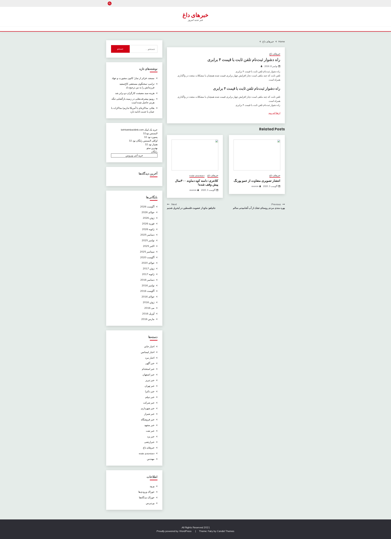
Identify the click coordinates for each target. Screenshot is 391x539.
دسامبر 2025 (147, 234)
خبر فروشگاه (147, 419)
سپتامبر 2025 (147, 251)
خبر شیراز (149, 413)
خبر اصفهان (148, 374)
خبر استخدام (148, 368)
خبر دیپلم (149, 397)
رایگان (154, 151)
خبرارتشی (149, 441)
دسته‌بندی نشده (197, 175)
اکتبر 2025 (148, 245)
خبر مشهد (149, 425)
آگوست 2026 (147, 206)
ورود (152, 486)
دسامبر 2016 (147, 279)
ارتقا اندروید (274, 112)
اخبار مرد (149, 357)
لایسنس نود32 (150, 133)
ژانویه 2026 (148, 229)
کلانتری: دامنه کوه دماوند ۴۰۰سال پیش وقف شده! (196, 183)
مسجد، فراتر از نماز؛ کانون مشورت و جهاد (133, 78)
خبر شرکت (148, 402)
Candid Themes (225, 531)
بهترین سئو (152, 148)
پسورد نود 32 (150, 136)
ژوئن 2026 (148, 217)
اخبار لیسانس (147, 352)
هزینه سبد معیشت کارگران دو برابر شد (134, 93)
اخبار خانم (149, 346)
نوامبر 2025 (148, 240)
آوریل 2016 (148, 313)
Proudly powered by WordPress (174, 531)
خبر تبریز (149, 380)
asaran (255, 186)
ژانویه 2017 (148, 274)
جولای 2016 (148, 296)
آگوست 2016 (147, 290)
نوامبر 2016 (148, 285)
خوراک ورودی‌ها (146, 491)
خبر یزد (150, 436)
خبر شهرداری (147, 408)
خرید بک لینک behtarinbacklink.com (139, 129)
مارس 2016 (147, 319)
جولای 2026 (148, 212)
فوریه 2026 (148, 223)
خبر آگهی (149, 363)
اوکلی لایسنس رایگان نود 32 (143, 140)
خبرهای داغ (195, 15)
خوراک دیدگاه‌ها (146, 497)
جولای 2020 (148, 262)
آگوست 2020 (147, 257)
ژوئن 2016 (148, 302)
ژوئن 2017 (148, 268)
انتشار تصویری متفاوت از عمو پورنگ (257, 181)
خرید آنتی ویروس (134, 155)
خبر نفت (150, 430)
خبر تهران (149, 385)
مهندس (150, 458)
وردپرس (150, 503)
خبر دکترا (149, 391)
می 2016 (149, 307)
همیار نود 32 (151, 144)
